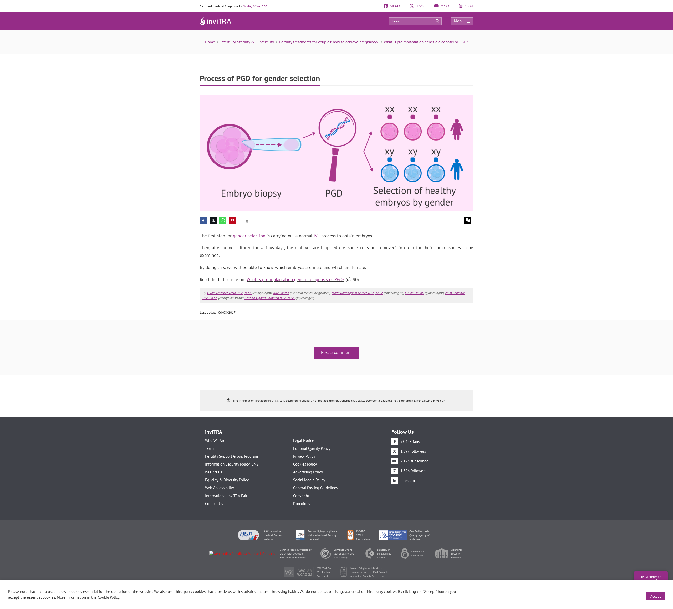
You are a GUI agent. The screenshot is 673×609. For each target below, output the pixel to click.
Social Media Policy (309, 480)
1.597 (420, 6)
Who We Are (215, 440)
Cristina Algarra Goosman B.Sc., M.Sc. (269, 298)
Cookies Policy (305, 464)
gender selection (249, 236)
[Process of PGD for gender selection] (336, 153)
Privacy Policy (304, 456)
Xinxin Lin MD (414, 293)
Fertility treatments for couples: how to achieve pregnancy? (329, 41)
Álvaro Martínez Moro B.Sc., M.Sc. (229, 293)
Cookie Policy (108, 597)
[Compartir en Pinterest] (232, 220)
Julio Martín (281, 293)
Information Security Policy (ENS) (232, 464)
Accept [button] (655, 596)
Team (209, 448)
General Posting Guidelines (315, 488)
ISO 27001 (213, 472)
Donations (301, 504)
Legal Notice (303, 440)
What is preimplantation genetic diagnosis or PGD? (426, 41)
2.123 (444, 6)
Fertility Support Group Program (231, 456)
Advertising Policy (308, 472)
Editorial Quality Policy (311, 448)
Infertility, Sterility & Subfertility (247, 41)
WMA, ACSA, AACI (256, 6)
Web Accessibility (219, 488)
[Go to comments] (467, 220)
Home (210, 41)
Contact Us (214, 504)
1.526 (468, 6)
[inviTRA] (215, 21)
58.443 (394, 6)
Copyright (301, 496)
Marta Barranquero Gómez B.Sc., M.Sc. (357, 293)
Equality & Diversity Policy (227, 480)
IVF (317, 236)
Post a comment (336, 352)
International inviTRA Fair (226, 496)
